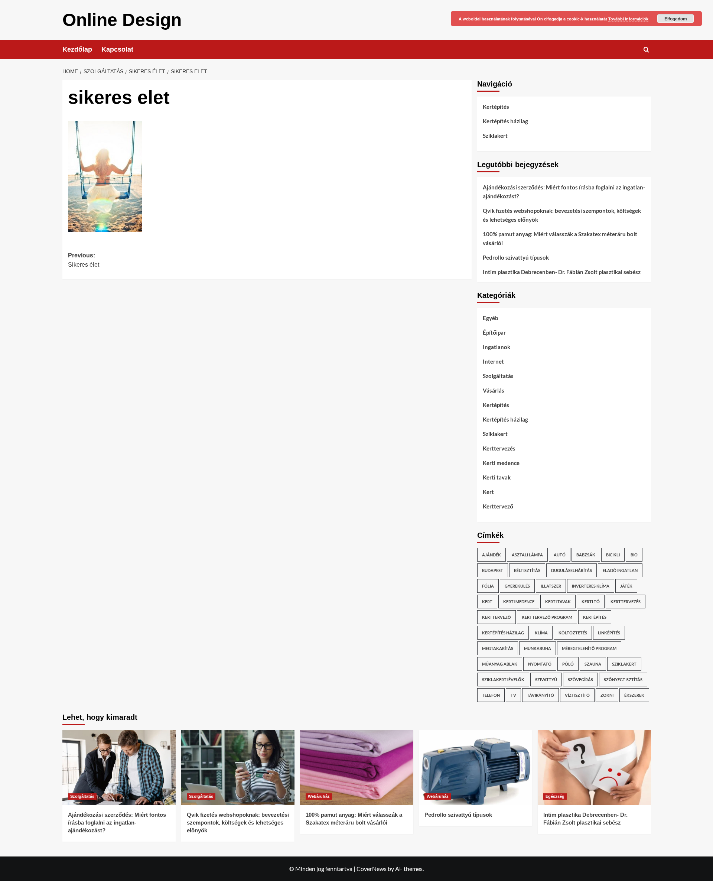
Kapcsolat (117, 49)
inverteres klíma (590, 585)
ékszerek (634, 695)
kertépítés (594, 617)
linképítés (609, 632)
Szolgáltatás (498, 376)
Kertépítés (496, 106)
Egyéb (490, 318)
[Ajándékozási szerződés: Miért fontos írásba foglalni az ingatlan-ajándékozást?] (119, 767)
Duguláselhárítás (571, 570)
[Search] (646, 49)
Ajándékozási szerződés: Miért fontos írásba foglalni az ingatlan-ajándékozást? (564, 191)
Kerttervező (498, 506)
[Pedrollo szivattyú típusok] (475, 767)
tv (513, 695)
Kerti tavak (497, 477)
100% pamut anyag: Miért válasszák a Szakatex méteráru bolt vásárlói (560, 238)
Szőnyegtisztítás (623, 679)
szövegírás (580, 679)
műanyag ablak (499, 663)
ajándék (491, 554)
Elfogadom (675, 18)
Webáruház (319, 796)
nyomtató (539, 663)
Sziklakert (495, 135)
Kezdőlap (77, 49)
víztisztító (577, 695)
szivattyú (546, 679)
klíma (541, 632)
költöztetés (573, 632)
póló (568, 663)
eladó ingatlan (620, 570)
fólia (488, 585)
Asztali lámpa (527, 554)
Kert (488, 491)
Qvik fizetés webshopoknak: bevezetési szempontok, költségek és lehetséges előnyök (562, 215)
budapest (492, 570)
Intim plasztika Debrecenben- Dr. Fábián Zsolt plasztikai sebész (562, 272)
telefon (491, 695)
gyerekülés (517, 585)
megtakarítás (497, 648)
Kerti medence (501, 462)
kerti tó (591, 601)
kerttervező (496, 617)
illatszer (551, 585)
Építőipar (494, 332)
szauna (593, 663)
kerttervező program (547, 617)
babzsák (585, 554)
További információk (628, 19)
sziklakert (624, 663)
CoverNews (371, 868)
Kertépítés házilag (505, 121)
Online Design (122, 20)
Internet (493, 361)
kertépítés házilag (503, 632)
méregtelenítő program (589, 648)
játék (626, 585)
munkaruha (537, 648)
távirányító (540, 695)
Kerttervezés (499, 448)
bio (634, 554)
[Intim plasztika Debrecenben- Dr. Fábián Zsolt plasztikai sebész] (594, 767)
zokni (606, 695)
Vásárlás (493, 390)
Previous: (83, 260)
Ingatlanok (496, 347)
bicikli (613, 554)
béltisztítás (527, 570)
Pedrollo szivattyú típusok (516, 257)
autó (560, 554)
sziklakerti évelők (503, 679)
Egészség (555, 796)
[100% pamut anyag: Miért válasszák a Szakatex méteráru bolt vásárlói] (356, 767)
